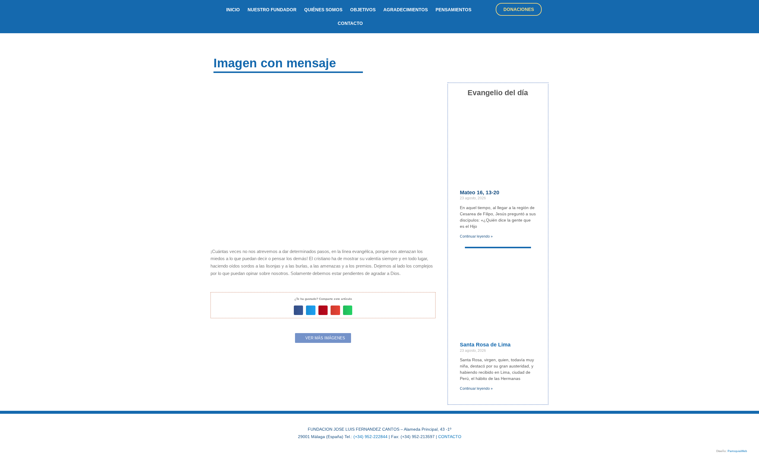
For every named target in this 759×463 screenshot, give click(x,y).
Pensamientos (453, 9)
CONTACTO (449, 436)
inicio (233, 9)
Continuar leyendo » (476, 236)
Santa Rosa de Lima (485, 345)
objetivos (363, 9)
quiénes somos (323, 9)
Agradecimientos (405, 9)
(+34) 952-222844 (370, 436)
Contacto (350, 23)
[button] (298, 310)
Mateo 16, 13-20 (479, 192)
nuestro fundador (272, 9)
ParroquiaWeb (737, 451)
